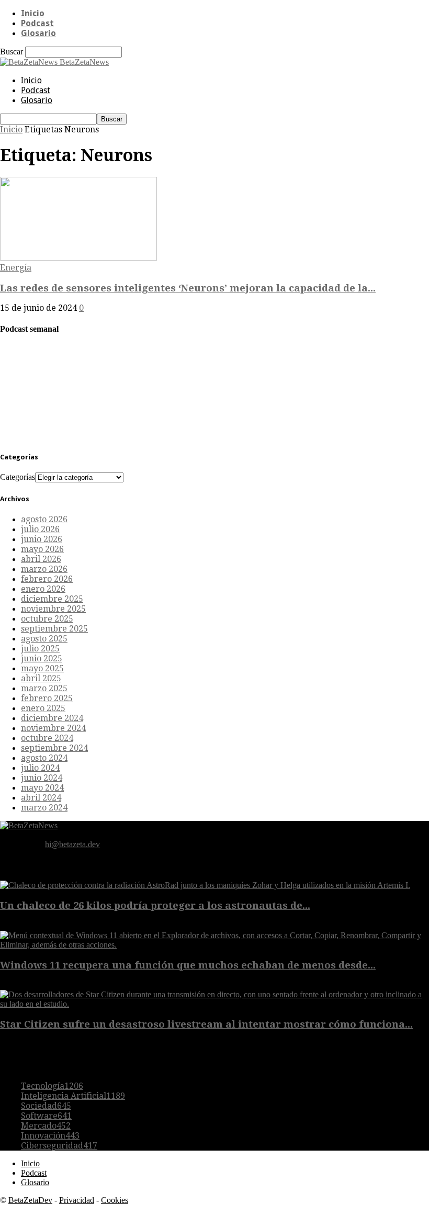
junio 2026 (41, 539)
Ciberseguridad (59, 1146)
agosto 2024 (44, 758)
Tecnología (52, 1086)
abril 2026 (41, 559)
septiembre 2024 (54, 748)
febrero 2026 (47, 579)
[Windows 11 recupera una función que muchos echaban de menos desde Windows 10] (214, 944)
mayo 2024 (42, 788)
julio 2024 (40, 768)
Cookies (114, 1200)
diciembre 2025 (52, 599)
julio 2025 (40, 649)
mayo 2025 (42, 668)
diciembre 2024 (52, 718)
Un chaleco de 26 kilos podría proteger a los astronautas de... (155, 905)
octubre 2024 (47, 738)
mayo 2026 (42, 549)
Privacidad (76, 1200)
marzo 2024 (44, 808)
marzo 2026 (44, 569)
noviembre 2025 (53, 609)
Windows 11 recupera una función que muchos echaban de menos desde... (188, 965)
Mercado (46, 1126)
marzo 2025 (44, 688)
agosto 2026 (44, 519)
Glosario (38, 33)
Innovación (50, 1136)
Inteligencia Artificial (73, 1096)
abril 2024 (41, 798)
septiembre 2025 (54, 629)
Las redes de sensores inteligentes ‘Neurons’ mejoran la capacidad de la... (188, 288)
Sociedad (46, 1106)
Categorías (17, 476)
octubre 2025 (47, 619)
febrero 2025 (47, 698)
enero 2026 (43, 589)
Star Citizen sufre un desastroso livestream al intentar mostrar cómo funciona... (206, 1024)
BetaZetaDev (30, 1200)
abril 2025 (41, 678)
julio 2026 (40, 529)
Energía (15, 268)
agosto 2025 (44, 639)
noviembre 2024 (53, 728)
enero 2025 (43, 708)
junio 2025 (41, 658)
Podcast (37, 23)
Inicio (32, 13)
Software (46, 1116)
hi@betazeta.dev (72, 844)
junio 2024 (41, 778)
